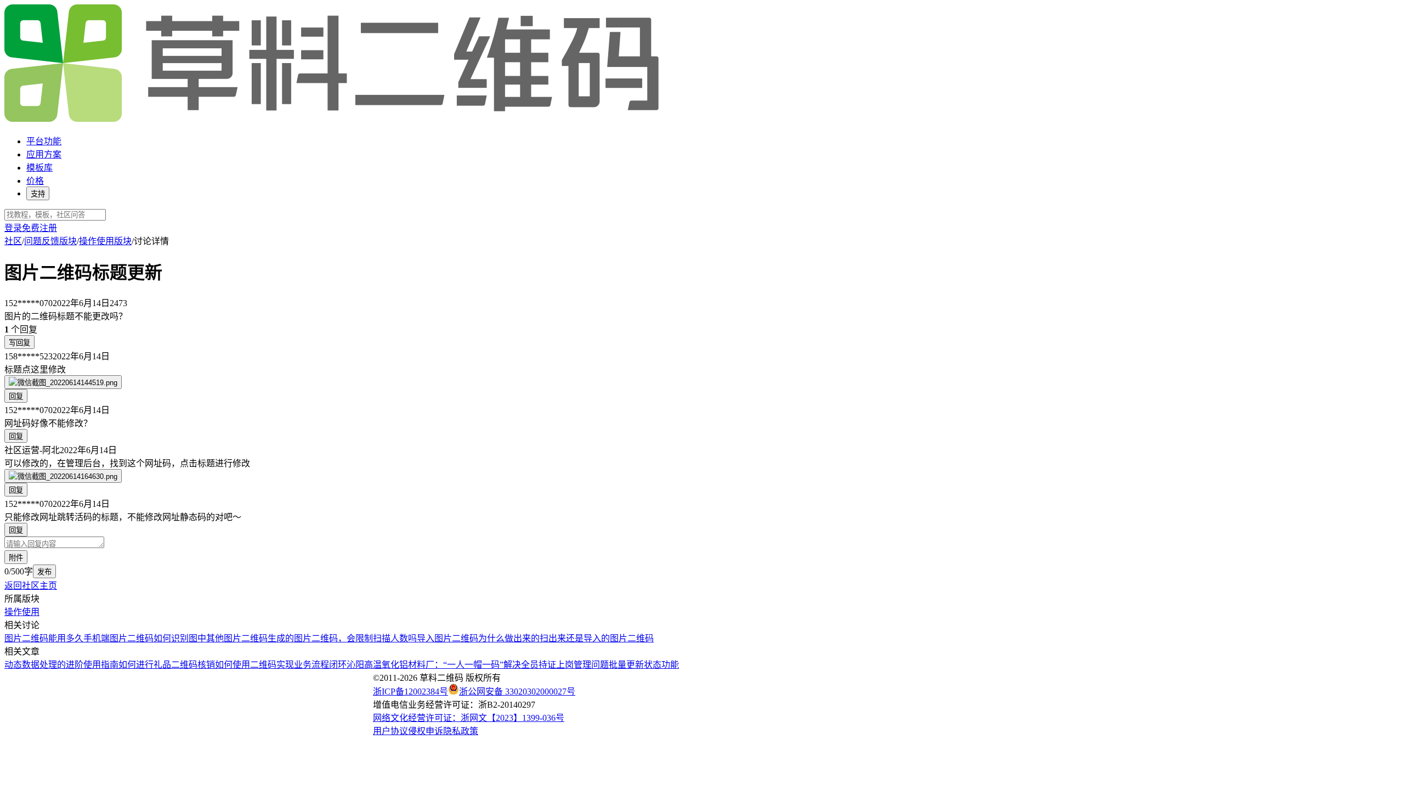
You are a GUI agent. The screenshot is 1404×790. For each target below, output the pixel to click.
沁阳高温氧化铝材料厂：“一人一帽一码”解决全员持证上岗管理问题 (478, 664)
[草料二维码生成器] (333, 120)
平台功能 (43, 141)
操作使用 (21, 612)
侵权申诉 (425, 731)
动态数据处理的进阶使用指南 (61, 664)
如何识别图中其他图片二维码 (211, 638)
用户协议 (390, 731)
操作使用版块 (105, 241)
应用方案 (43, 154)
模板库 (39, 167)
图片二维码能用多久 (43, 638)
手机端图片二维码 (118, 638)
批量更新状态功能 (644, 664)
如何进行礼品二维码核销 (166, 664)
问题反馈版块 (50, 241)
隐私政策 (460, 731)
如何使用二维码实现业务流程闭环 (281, 664)
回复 (16, 396)
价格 (35, 180)
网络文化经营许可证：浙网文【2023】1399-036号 (468, 718)
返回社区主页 (30, 585)
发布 (44, 572)
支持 (38, 194)
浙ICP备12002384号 (410, 691)
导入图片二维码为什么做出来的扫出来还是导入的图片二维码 (535, 638)
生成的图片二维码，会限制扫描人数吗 (342, 638)
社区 (13, 241)
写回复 (19, 342)
